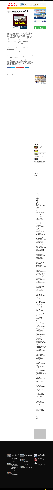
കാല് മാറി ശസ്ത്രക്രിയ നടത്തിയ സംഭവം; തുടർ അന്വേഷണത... (40, 236)
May (36, 201)
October (37, 196)
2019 (35, 418)
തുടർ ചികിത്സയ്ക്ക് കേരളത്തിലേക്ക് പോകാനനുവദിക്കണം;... (40, 226)
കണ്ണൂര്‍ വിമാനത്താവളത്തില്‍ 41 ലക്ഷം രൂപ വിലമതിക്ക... (40, 309)
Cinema (33, 7)
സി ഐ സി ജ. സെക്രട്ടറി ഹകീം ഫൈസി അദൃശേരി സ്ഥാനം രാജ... (41, 265)
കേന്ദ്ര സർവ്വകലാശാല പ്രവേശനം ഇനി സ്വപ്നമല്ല (40, 386)
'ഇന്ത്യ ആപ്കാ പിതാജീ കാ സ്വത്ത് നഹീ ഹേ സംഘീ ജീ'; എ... (40, 317)
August (37, 198)
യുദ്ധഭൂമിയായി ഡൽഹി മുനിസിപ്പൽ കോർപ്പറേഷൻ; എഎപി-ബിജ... (40, 241)
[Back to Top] (45, 489)
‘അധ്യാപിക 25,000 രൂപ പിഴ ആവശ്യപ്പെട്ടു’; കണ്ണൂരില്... (39, 372)
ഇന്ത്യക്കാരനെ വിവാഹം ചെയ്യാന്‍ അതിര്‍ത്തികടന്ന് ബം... (40, 279)
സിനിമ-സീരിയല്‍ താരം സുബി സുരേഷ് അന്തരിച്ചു (41, 276)
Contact (10, 0)
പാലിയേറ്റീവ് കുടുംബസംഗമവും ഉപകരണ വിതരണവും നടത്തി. (40, 306)
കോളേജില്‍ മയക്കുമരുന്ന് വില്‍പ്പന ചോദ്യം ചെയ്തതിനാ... (40, 238)
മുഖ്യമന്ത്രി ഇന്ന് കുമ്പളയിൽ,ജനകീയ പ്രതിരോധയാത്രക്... (40, 297)
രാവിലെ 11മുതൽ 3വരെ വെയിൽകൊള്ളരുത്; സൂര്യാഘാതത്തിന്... (39, 225)
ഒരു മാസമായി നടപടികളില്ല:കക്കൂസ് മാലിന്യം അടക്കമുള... (40, 385)
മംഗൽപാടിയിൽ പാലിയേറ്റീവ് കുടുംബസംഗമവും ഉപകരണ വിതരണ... (39, 299)
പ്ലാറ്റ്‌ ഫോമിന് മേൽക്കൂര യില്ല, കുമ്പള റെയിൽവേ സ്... (41, 271)
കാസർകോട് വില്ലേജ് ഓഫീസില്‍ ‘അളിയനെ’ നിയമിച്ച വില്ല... (40, 268)
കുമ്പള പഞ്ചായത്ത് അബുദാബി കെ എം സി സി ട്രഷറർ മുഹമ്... (41, 401)
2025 (36, 191)
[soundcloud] (45, 1)
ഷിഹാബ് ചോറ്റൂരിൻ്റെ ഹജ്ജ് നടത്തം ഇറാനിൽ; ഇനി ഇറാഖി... (40, 246)
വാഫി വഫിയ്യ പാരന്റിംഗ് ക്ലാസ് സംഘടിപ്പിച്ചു (40, 367)
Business (36, 175)
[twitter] (37, 1)
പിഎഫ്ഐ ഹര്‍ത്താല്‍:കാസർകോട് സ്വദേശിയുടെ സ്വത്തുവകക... (40, 295)
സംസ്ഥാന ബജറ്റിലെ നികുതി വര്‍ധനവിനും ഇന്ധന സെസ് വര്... (40, 393)
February (37, 204)
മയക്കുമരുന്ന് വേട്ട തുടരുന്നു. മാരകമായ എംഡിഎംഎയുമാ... (41, 374)
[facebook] (36, 1)
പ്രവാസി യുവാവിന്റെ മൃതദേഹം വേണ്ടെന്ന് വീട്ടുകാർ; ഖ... (40, 307)
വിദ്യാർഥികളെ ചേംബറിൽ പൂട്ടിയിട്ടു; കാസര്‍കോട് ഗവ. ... (40, 255)
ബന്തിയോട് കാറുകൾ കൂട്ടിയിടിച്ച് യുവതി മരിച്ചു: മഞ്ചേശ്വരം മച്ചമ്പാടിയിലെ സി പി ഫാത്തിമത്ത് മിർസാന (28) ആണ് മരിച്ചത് (39, 155)
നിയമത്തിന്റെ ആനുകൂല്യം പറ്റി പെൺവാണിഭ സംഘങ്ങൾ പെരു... (40, 314)
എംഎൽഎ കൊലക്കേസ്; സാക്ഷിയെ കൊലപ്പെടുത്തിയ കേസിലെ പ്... (40, 205)
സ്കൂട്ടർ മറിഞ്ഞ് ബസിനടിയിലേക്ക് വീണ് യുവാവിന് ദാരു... (40, 210)
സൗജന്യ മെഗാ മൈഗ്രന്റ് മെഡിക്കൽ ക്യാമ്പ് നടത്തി (40, 252)
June (36, 200)
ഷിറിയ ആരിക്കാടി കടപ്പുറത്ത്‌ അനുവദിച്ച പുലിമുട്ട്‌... (41, 365)
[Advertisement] (42, 24)
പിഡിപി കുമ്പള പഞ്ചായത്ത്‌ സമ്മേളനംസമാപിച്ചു (39, 368)
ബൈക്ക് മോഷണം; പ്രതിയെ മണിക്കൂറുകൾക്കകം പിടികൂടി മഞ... (40, 273)
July (36, 199)
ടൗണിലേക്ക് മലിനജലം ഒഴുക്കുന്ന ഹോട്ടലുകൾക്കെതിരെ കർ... (40, 330)
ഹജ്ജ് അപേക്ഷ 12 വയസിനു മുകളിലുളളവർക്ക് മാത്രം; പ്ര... (40, 310)
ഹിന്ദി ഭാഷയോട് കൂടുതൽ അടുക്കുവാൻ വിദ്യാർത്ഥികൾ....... (41, 377)
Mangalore (14, 7)
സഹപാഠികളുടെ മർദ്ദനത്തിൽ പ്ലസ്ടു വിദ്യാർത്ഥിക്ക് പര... (40, 301)
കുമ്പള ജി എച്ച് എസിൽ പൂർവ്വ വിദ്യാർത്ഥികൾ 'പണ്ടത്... (40, 287)
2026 (36, 190)
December (37, 194)
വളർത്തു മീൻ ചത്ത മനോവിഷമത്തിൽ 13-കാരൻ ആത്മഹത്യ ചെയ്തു (41, 247)
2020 (36, 417)
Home (7, 0)
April (36, 202)
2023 (36, 193)
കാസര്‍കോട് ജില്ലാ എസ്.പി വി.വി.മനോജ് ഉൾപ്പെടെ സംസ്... (40, 262)
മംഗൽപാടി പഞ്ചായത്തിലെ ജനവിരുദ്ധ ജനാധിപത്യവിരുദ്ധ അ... (41, 292)
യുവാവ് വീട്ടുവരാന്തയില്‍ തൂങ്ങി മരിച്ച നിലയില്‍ (40, 382)
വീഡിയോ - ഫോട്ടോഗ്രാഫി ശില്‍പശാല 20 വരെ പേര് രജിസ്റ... (40, 320)
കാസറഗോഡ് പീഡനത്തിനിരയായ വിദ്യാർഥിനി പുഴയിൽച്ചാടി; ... (40, 407)
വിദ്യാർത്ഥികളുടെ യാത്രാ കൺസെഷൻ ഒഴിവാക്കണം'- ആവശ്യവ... (39, 215)
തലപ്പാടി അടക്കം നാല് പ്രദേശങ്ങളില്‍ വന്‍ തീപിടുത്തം (40, 234)
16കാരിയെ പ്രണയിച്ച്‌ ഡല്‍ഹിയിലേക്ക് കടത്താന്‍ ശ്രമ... (40, 375)
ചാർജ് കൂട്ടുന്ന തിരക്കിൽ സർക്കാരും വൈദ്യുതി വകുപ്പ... (40, 338)
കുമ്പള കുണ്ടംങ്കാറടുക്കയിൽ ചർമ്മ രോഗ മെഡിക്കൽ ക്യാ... (41, 281)
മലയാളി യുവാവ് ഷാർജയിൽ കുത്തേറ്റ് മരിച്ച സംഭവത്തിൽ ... (40, 349)
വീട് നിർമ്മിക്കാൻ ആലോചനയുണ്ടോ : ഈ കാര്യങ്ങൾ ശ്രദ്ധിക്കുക (41, 459)
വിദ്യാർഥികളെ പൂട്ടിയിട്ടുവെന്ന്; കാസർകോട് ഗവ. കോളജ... (40, 258)
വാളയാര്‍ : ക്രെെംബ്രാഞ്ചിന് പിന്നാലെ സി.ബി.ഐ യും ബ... (41, 267)
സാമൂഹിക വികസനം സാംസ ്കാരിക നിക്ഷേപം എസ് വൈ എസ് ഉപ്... (40, 380)
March (37, 203)
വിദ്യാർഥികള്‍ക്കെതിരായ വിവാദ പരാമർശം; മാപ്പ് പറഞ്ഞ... (40, 230)
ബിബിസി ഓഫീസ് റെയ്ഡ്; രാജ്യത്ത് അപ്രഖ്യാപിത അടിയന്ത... (40, 350)
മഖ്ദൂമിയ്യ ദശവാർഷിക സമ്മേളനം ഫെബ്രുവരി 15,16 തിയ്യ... (40, 354)
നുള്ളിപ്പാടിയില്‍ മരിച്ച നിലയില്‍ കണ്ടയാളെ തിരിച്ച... (39, 223)
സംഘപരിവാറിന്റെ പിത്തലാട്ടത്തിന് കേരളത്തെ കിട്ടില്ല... (40, 278)
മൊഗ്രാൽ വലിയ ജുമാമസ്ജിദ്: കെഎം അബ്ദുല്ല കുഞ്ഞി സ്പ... (40, 355)
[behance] (41, 1)
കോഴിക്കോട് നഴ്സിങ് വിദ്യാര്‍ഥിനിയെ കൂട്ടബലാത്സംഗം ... (40, 283)
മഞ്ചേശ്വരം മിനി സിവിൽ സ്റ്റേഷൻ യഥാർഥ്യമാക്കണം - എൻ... (40, 244)
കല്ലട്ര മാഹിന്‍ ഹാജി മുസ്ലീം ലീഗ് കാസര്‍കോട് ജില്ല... (40, 270)
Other (23, 7)
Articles (26, 7)
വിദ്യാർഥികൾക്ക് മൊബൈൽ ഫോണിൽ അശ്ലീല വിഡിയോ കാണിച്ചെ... (41, 249)
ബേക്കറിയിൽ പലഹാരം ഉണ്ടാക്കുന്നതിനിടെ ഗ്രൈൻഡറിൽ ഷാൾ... (40, 370)
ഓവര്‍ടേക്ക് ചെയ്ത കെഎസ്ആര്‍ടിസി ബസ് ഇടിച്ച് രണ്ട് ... (40, 207)
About (8, 0)
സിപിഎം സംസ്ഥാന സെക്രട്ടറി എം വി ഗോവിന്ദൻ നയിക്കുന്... (40, 289)
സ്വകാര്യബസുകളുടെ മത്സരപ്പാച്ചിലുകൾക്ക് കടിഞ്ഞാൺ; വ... (41, 339)
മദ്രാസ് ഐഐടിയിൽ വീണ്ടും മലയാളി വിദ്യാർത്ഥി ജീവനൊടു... (41, 342)
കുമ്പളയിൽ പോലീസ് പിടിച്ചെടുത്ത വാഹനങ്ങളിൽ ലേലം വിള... (40, 357)
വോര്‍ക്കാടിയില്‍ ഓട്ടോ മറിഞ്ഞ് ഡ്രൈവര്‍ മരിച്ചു (41, 239)
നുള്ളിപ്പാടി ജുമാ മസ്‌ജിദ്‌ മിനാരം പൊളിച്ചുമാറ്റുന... (40, 344)
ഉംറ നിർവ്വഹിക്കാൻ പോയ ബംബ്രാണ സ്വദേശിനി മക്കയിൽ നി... (41, 378)
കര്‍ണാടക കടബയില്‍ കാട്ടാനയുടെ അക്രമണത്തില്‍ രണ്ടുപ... (40, 294)
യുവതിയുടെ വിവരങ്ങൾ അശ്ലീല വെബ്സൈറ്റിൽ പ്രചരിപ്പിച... (40, 409)
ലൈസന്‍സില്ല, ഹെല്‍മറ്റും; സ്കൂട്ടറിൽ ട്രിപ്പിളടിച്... (40, 328)
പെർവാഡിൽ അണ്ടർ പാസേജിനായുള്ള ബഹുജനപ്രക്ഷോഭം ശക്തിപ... (41, 399)
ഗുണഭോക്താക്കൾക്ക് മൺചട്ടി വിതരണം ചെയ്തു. (41, 333)
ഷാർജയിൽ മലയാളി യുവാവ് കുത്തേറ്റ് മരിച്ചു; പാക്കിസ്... (40, 362)
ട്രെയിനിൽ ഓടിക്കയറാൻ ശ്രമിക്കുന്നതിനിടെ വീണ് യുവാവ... (40, 341)
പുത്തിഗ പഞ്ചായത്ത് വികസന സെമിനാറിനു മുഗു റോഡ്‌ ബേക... (40, 359)
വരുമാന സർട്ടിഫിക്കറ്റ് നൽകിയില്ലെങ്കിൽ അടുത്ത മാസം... (40, 209)
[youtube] (43, 1)
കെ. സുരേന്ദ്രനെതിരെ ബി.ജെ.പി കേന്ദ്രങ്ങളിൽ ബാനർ (40, 304)
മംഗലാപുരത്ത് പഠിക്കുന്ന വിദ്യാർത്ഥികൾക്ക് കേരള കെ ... (40, 406)
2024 (36, 192)
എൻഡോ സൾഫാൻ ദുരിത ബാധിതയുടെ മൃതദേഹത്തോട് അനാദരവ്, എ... (41, 391)
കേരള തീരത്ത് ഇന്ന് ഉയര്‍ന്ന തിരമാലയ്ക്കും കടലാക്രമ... (39, 318)
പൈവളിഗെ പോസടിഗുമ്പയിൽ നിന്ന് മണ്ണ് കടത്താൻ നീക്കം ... (40, 260)
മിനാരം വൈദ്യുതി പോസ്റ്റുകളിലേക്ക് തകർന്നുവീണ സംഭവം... (40, 302)
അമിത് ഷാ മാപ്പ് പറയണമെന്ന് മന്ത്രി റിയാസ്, (40, 363)
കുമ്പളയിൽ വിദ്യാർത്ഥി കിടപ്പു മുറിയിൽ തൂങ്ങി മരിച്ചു (41, 151)
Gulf (21, 7)
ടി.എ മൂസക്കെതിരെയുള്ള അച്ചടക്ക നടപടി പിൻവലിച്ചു (40, 322)
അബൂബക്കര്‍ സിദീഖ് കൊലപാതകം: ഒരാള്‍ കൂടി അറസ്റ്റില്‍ (40, 383)
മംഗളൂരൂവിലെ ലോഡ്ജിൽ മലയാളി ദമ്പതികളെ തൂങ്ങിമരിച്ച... (40, 396)
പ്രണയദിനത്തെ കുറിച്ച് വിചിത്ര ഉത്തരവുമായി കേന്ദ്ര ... (40, 402)
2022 (36, 415)
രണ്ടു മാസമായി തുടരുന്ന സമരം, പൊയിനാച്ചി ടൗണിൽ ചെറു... (40, 250)
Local (11, 7)
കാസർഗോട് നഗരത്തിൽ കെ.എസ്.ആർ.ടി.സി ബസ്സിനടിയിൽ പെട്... (40, 212)
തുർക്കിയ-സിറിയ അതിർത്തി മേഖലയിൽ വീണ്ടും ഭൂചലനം (41, 284)
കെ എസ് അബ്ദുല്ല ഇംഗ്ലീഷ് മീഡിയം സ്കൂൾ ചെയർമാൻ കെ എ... (40, 334)
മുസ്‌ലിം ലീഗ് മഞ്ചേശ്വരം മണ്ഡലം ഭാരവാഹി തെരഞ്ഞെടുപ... (40, 347)
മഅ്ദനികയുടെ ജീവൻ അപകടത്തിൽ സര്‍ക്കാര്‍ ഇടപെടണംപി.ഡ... (40, 218)
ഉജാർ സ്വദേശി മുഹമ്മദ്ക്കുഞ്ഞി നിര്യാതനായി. (40, 231)
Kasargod (18, 7)
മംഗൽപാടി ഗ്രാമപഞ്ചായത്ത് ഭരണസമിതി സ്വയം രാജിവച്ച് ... (40, 275)
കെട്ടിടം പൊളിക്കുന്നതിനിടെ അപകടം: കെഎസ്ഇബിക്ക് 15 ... (40, 315)
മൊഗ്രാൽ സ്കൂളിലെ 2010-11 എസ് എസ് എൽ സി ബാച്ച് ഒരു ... (41, 352)
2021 (35, 416)
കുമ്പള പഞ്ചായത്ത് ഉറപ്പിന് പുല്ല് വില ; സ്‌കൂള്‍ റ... (41, 325)
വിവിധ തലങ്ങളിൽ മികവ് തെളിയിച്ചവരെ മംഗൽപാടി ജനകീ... (41, 360)
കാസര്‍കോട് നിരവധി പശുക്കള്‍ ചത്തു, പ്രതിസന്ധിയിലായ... (40, 398)
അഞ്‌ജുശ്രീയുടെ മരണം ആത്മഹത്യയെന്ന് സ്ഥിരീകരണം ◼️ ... (41, 346)
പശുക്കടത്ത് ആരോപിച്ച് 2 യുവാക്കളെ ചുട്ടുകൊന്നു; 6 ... (40, 312)
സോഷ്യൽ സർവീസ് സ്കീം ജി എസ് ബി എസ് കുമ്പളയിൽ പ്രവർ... (40, 323)
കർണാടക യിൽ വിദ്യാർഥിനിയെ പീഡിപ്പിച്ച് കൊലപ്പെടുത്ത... (40, 394)
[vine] (42, 1)
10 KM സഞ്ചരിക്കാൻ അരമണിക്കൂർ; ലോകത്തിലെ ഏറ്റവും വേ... (40, 326)
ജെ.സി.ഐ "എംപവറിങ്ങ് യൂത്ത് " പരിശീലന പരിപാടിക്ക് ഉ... (40, 254)
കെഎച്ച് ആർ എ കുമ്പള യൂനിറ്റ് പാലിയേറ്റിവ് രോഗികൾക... (39, 390)
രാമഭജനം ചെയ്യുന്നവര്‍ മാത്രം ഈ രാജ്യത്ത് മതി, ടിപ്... (40, 331)
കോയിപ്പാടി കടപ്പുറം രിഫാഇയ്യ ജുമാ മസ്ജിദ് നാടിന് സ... (40, 233)
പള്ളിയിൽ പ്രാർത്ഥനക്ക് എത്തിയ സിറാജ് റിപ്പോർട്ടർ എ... (40, 242)
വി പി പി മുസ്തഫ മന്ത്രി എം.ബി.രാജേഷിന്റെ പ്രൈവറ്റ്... (40, 286)
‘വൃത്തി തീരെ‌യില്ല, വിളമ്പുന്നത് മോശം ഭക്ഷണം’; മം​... (40, 412)
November (37, 195)
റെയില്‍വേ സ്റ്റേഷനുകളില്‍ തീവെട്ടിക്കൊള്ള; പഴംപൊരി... (39, 216)
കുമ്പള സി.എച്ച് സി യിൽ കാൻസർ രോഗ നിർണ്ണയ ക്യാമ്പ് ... (41, 336)
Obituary (30, 7)
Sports (36, 7)
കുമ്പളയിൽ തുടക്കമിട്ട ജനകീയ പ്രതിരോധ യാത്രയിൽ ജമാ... (40, 291)
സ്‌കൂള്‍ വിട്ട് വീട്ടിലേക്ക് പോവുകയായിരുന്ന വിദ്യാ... (39, 263)
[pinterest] (44, 1)
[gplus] (40, 1)
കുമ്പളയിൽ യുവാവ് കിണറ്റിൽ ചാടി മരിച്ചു (41, 147)
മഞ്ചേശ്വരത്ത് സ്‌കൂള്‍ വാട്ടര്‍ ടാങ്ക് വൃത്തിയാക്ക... (40, 410)
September (37, 197)
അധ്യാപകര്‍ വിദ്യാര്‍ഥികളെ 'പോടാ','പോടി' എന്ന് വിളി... (39, 404)
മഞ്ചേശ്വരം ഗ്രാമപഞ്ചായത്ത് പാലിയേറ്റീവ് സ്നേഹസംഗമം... (40, 228)
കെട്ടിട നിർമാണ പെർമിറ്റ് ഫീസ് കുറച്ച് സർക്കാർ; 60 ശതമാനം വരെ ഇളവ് (41, 455)
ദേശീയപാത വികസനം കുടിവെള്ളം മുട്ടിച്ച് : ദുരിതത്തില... (41, 388)
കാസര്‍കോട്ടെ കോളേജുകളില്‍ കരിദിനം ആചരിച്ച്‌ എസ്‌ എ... (41, 221)
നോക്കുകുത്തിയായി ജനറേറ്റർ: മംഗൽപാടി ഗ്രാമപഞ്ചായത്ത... (40, 219)
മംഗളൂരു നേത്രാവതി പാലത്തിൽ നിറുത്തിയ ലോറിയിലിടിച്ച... (40, 257)
